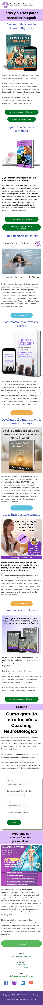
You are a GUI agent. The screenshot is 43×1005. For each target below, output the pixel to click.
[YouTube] (31, 982)
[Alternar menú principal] (38, 4)
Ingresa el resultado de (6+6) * (18, 812)
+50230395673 (21, 965)
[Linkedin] (22, 982)
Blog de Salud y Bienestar (21, 956)
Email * (9, 801)
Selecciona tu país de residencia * (19, 791)
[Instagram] (14, 982)
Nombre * (10, 780)
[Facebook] (6, 982)
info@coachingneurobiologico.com (21, 976)
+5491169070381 (22, 968)
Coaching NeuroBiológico (20, 4)
